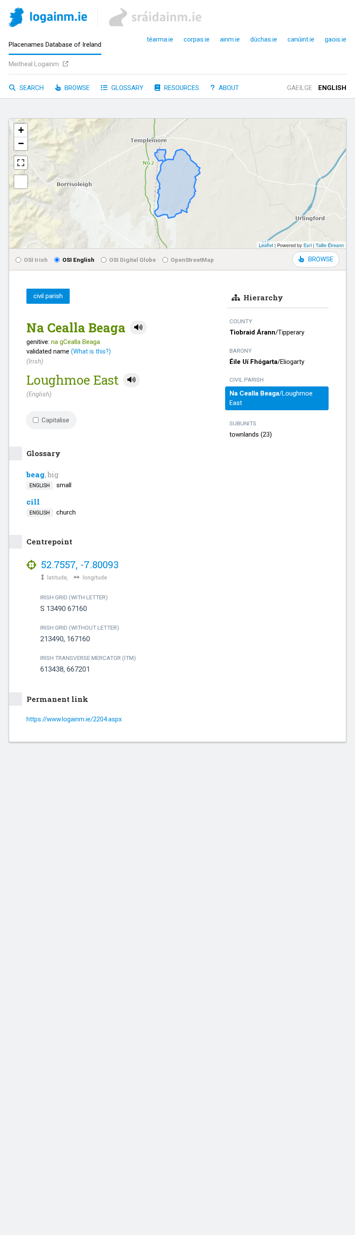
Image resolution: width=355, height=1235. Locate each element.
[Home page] (48, 18)
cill (33, 502)
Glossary (126, 88)
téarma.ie (160, 39)
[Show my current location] (20, 181)
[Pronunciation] (138, 328)
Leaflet (266, 244)
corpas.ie (197, 39)
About (228, 88)
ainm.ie (230, 39)
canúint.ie (300, 39)
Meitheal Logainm (35, 64)
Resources (180, 88)
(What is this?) (91, 351)
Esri (307, 244)
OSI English (78, 259)
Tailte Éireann (330, 244)
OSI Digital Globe (132, 259)
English (332, 88)
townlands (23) (250, 434)
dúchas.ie (263, 39)
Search (31, 88)
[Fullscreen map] (20, 162)
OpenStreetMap (192, 259)
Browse (76, 88)
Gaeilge (299, 88)
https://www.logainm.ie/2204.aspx (74, 719)
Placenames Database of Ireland (55, 44)
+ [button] (21, 130)
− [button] (21, 143)
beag (35, 474)
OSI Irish (36, 259)
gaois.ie (335, 39)
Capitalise (55, 420)
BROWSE (320, 259)
